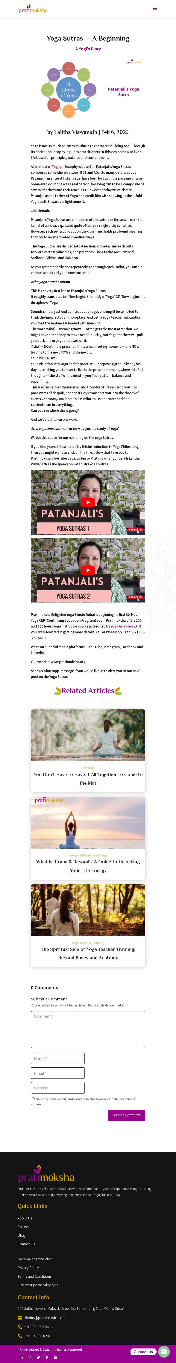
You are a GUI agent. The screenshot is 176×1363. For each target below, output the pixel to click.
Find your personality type (38, 1284)
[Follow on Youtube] (55, 1357)
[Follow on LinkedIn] (21, 1357)
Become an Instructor (35, 1258)
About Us (25, 1218)
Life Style (88, 768)
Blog (21, 1235)
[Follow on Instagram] (29, 1357)
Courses (24, 1226)
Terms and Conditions (35, 1276)
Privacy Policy (28, 1267)
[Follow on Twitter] (38, 1357)
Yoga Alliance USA (124, 626)
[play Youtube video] (88, 502)
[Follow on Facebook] (46, 1357)
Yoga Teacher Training (88, 942)
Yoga (56, 166)
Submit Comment (127, 1115)
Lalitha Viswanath (75, 132)
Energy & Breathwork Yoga (88, 855)
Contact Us (26, 1243)
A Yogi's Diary (88, 48)
